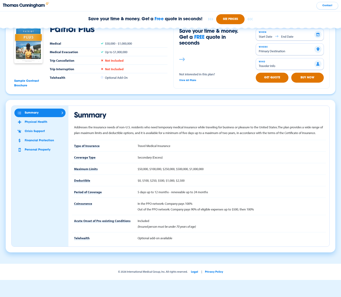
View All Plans (187, 80)
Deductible (82, 180)
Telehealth (82, 238)
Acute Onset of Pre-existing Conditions (102, 221)
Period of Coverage (88, 192)
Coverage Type (85, 157)
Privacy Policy (214, 272)
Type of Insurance (87, 146)
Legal (194, 272)
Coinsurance (83, 203)
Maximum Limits (86, 169)
